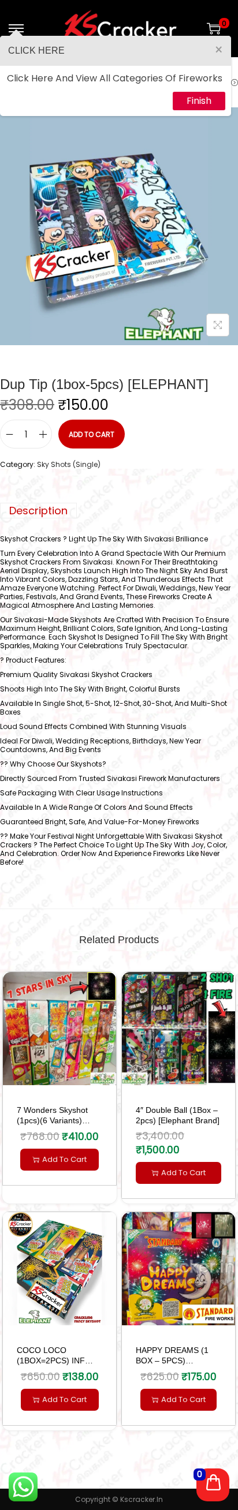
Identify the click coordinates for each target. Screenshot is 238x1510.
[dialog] (115, 76)
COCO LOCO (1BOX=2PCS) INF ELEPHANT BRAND (53, 1360)
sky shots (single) (69, 464)
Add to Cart (91, 434)
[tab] (119, 510)
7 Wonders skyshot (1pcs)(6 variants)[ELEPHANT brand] (52, 1120)
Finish (199, 100)
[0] (214, 28)
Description (38, 510)
